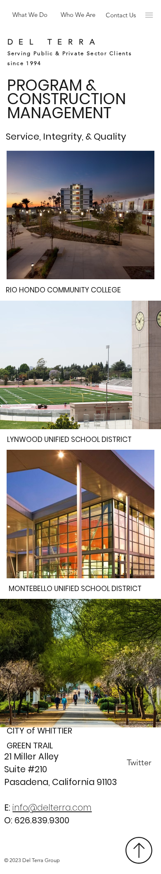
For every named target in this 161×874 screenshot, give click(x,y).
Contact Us (121, 15)
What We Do (29, 15)
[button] (149, 15)
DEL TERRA (54, 42)
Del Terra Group (41, 860)
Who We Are (78, 15)
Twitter (139, 762)
